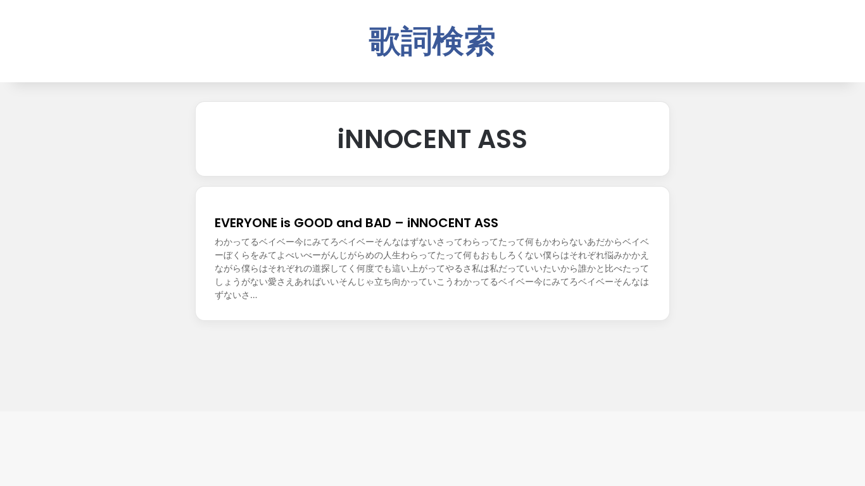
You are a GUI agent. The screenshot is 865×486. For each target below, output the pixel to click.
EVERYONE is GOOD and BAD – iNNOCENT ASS (356, 223)
